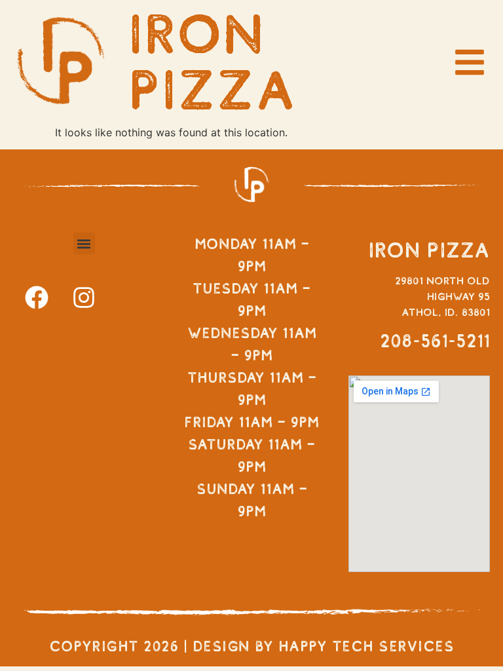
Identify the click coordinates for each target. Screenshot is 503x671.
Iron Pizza (212, 62)
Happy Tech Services (366, 646)
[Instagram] (83, 297)
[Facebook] (36, 297)
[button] (84, 243)
